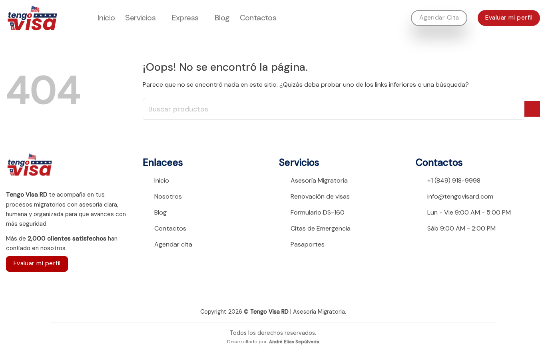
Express (185, 18)
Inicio (106, 18)
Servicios (140, 18)
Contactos (258, 18)
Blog (222, 18)
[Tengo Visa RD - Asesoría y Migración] (46, 18)
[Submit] (532, 109)
